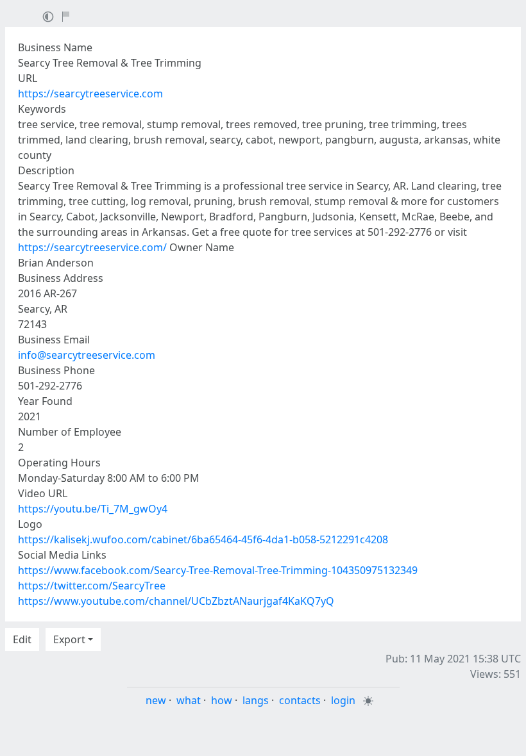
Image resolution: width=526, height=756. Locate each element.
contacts (300, 700)
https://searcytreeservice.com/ (92, 247)
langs (255, 700)
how (221, 700)
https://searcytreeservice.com (90, 93)
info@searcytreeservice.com (86, 355)
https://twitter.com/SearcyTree (91, 586)
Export (69, 639)
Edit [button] (22, 639)
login (343, 700)
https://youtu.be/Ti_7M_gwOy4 (92, 509)
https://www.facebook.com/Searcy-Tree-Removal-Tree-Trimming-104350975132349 (218, 570)
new (156, 700)
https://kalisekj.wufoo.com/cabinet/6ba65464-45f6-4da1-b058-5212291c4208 (203, 539)
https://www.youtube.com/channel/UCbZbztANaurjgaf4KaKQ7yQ (176, 601)
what (188, 700)
